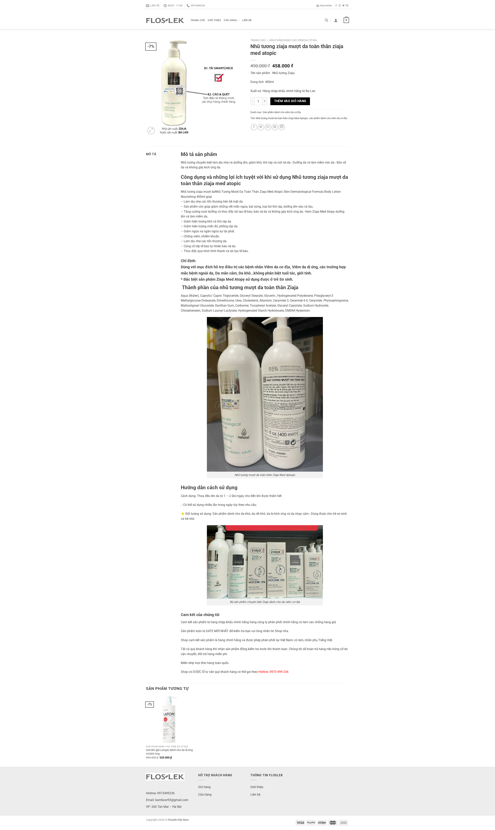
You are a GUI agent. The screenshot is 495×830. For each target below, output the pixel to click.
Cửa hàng (230, 20)
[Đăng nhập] (336, 20)
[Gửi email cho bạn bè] (268, 127)
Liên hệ (246, 20)
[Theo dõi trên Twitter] (343, 5)
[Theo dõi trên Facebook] (336, 5)
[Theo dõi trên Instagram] (340, 5)
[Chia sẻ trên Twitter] (261, 127)
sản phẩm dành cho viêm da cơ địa (328, 118)
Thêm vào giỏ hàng (290, 101)
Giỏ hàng (204, 787)
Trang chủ (197, 20)
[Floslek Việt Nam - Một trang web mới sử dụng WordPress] (165, 20)
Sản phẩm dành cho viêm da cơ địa (293, 40)
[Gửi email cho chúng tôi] (347, 5)
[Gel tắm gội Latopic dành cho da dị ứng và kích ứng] (170, 719)
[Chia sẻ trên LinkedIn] (282, 127)
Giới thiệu (214, 20)
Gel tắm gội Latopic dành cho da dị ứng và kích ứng (169, 751)
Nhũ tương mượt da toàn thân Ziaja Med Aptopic (282, 118)
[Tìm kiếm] (326, 20)
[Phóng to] (151, 130)
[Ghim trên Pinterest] (275, 127)
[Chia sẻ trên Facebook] (254, 127)
